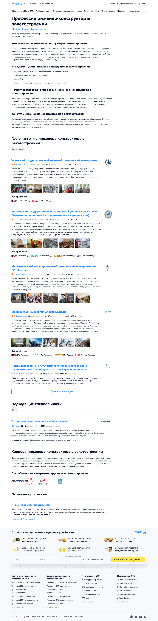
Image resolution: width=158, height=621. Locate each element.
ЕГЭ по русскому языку (92, 579)
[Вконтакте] (131, 616)
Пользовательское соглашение (69, 617)
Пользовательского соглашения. (127, 567)
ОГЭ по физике (123, 598)
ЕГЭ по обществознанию (92, 587)
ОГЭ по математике (125, 583)
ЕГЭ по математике (90, 583)
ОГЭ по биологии (124, 591)
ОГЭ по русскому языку (127, 579)
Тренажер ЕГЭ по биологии (23, 596)
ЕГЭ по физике (88, 598)
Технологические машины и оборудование (39, 421)
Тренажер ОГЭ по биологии (58, 596)
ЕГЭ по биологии (89, 591)
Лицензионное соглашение (43, 617)
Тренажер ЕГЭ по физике (22, 604)
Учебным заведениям (20, 617)
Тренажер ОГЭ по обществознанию (54, 591)
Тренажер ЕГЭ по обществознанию (18, 591)
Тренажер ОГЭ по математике (59, 586)
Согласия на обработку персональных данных (87, 567)
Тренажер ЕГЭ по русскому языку (25, 582)
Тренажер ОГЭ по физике (57, 604)
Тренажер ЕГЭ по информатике (24, 600)
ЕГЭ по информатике (91, 594)
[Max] (145, 616)
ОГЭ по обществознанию (128, 587)
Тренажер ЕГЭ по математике (23, 586)
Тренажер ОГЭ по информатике (60, 600)
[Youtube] (140, 616)
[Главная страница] (17, 3)
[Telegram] (136, 616)
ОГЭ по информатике (126, 594)
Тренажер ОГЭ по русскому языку (61, 582)
